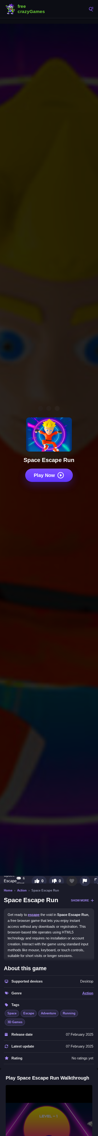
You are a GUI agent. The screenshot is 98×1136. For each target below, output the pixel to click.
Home (8, 890)
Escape (28, 1013)
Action (22, 890)
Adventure (48, 1013)
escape (33, 915)
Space (11, 1013)
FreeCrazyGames (26, 9)
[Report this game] (85, 881)
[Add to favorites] (71, 881)
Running (69, 1013)
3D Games (14, 1022)
